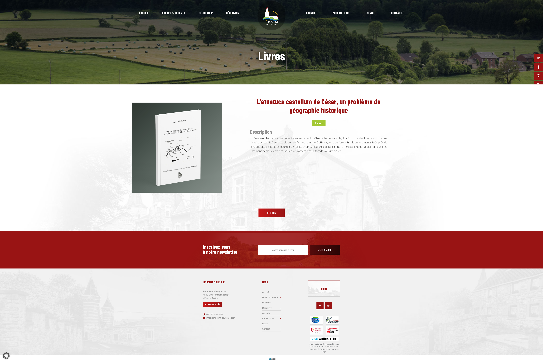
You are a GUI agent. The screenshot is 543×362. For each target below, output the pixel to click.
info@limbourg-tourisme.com (220, 317)
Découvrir (232, 13)
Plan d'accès (214, 304)
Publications (340, 13)
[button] (6, 356)
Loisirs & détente (173, 13)
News (370, 13)
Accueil (144, 13)
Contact (396, 13)
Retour (271, 213)
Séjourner (206, 13)
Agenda (310, 13)
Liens (324, 288)
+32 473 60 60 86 (214, 314)
